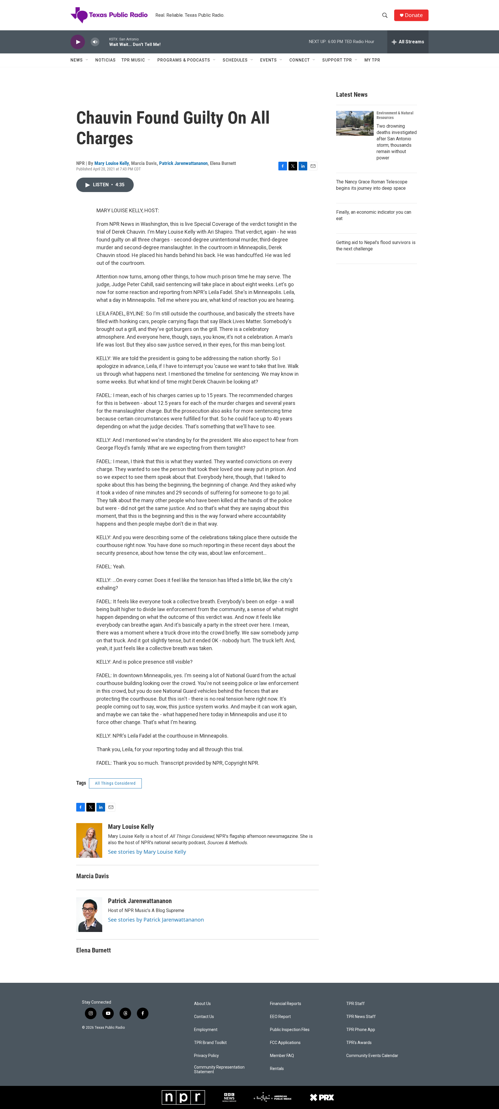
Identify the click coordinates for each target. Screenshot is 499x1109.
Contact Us (204, 1017)
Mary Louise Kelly (111, 163)
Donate (414, 15)
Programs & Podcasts (183, 60)
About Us (202, 1004)
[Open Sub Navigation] (87, 60)
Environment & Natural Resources (395, 115)
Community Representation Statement (219, 1069)
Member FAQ (282, 1056)
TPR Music (133, 60)
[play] (77, 42)
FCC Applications (285, 1043)
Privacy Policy (206, 1056)
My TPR (372, 60)
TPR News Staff (361, 1017)
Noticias (105, 60)
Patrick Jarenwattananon (183, 163)
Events (268, 60)
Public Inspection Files (290, 1030)
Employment (205, 1030)
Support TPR (337, 60)
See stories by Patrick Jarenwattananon (156, 919)
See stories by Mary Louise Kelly (147, 851)
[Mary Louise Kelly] (89, 840)
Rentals (277, 1069)
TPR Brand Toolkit (210, 1043)
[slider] (104, 42)
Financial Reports (285, 1004)
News (76, 60)
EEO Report (280, 1017)
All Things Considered (115, 783)
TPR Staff (355, 1004)
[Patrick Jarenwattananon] (89, 914)
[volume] (95, 42)
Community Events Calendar (372, 1056)
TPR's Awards (359, 1043)
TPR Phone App (360, 1030)
